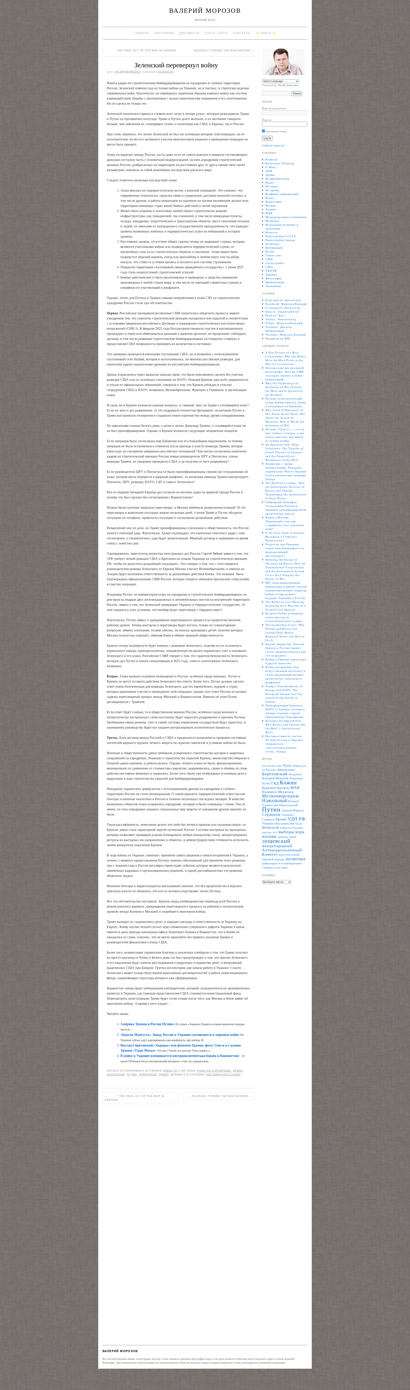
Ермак (238, 1070)
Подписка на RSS (277, 338)
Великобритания (277, 178)
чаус (284, 867)
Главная (141, 33)
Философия (273, 278)
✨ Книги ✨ (266, 33)
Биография (164, 33)
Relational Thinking (279, 163)
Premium (271, 159)
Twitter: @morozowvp (281, 319)
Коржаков (269, 788)
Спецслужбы (274, 263)
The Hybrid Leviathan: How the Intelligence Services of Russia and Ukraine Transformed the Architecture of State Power (285, 490)
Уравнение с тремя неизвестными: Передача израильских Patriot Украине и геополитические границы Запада (286, 471)
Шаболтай (270, 827)
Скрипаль (287, 814)
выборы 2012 (270, 832)
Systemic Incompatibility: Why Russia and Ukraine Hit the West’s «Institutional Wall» (285, 726)
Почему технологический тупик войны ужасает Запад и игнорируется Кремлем (285, 402)
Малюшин (269, 792)
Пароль (266, 119)
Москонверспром (280, 795)
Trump (297, 766)
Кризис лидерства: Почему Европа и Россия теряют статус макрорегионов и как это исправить (285, 649)
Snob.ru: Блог (275, 315)
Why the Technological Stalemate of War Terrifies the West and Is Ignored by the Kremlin (284, 389)
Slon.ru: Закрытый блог (282, 311)
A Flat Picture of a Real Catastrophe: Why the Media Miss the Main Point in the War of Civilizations (285, 358)
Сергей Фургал (293, 810)
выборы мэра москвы (283, 834)
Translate (292, 85)
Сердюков (271, 814)
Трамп (164, 1074)
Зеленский (116, 1074)
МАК (269, 213)
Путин (132, 1074)
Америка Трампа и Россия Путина (147, 1023)
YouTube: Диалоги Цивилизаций (278, 329)
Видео (270, 182)
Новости (170, 1070)
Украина (271, 274)
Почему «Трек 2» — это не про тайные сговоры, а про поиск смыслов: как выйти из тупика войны (285, 435)
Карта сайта (216, 33)
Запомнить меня (276, 131)
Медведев (286, 792)
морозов (284, 854)
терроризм (148, 1074)
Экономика (273, 286)
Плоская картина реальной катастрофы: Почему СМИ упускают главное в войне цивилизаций (284, 373)
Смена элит (273, 255)
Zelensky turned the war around (220, 50)
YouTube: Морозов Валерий (285, 334)
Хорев (299, 823)
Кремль (270, 205)
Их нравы (272, 190)
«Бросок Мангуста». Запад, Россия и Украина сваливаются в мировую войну (179, 1034)
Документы (189, 33)
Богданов (295, 774)
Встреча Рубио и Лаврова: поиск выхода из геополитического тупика (284, 617)
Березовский (275, 774)
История (271, 186)
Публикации (274, 248)
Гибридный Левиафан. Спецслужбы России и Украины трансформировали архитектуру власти (285, 507)
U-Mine (270, 167)
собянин (267, 867)
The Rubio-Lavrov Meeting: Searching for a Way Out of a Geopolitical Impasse (285, 605)
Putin (287, 765)
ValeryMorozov (127, 71)
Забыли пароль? (273, 145)
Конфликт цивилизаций (282, 194)
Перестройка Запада (280, 240)
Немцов (293, 801)
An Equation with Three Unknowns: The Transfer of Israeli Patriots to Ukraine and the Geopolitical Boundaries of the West (284, 452)
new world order (272, 765)
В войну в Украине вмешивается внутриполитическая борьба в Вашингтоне (179, 1055)
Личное (270, 209)
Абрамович (286, 770)
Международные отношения (286, 217)
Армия (270, 175)
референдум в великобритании (282, 863)
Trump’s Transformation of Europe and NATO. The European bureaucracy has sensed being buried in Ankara (284, 693)
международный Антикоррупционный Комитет (282, 850)
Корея (269, 198)
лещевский (276, 840)
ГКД (275, 783)
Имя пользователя (274, 108)
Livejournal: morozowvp (282, 308)
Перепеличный (288, 805)
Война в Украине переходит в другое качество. (285, 661)
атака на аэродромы (214, 1070)
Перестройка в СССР (280, 236)
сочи (277, 867)
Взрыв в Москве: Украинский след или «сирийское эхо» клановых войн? (284, 523)
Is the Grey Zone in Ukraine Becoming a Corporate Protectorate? (285, 536)
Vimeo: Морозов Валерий (284, 323)
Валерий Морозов (205, 10)
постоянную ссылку (223, 1074)
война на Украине (291, 827)
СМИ (269, 259)
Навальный (274, 800)
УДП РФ (271, 271)
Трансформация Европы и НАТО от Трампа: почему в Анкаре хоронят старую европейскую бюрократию (285, 711)
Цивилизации (274, 282)
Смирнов (268, 819)
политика (296, 858)
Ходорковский (285, 823)
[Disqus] (178, 1166)
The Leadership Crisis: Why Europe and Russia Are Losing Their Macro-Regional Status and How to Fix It (285, 632)
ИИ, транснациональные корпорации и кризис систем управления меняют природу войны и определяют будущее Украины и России (286, 590)
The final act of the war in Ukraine (139, 50)
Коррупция (273, 202)
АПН (268, 171)
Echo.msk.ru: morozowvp (283, 300)
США (269, 267)
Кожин (288, 782)
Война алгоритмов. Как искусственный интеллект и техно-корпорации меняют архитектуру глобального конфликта (285, 674)
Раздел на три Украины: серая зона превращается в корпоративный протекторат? (285, 550)
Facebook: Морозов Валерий (286, 304)
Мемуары (272, 221)
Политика (272, 244)
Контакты (241, 33)
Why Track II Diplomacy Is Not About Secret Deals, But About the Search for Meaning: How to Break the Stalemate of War (285, 417)
